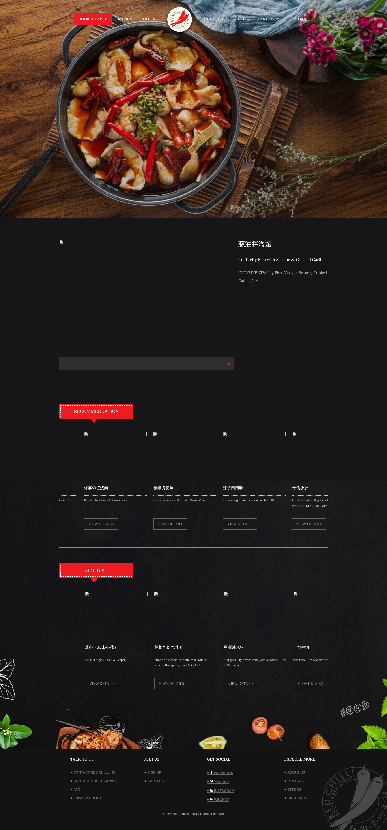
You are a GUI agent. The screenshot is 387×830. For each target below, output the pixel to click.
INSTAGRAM (224, 790)
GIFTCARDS (297, 798)
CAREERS (155, 781)
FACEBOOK (223, 772)
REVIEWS (295, 781)
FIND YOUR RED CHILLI (224, 19)
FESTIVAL (299, 19)
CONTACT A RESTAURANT (95, 781)
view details (124, 524)
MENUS (125, 19)
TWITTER (221, 781)
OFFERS (150, 19)
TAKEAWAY (269, 19)
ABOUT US (296, 772)
